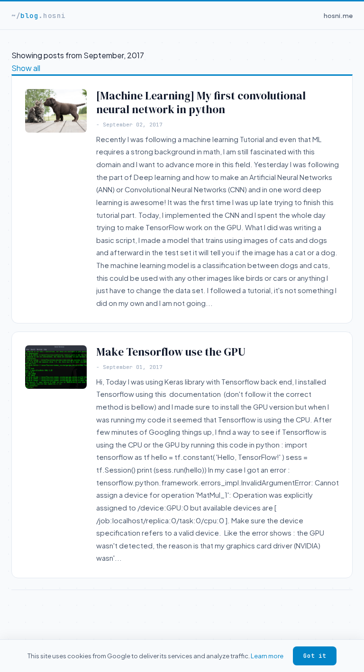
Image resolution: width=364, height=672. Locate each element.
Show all (25, 68)
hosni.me (338, 15)
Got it (314, 656)
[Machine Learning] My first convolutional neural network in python (201, 102)
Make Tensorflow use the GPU (171, 351)
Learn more (267, 656)
